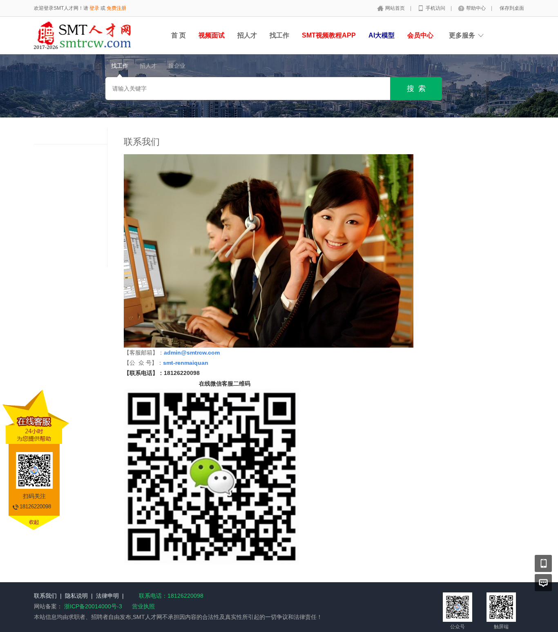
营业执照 (143, 606)
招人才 (247, 35)
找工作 (279, 35)
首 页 (178, 35)
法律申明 (107, 595)
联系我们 (45, 595)
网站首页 (395, 8)
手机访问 (436, 8)
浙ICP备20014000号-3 (93, 606)
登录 (94, 8)
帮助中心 (476, 8)
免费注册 (116, 8)
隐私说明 (76, 595)
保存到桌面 (512, 8)
